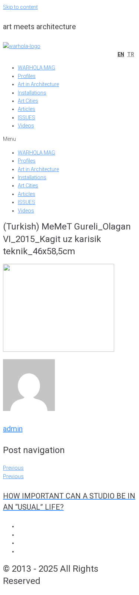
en (121, 54)
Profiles (27, 76)
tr (130, 54)
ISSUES (26, 117)
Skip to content (20, 7)
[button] (69, 139)
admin (13, 428)
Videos (26, 126)
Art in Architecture (38, 84)
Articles (26, 109)
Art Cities (28, 101)
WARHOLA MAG (36, 68)
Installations (32, 93)
